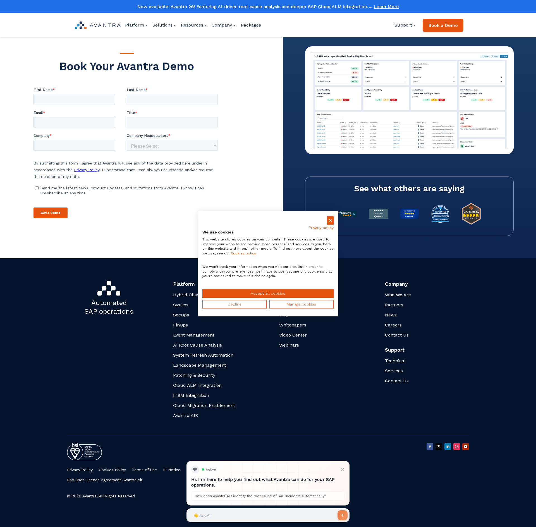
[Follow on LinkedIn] (447, 446)
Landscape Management (199, 365)
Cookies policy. (243, 254)
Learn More (386, 6)
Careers (393, 325)
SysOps (180, 304)
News (391, 315)
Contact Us (397, 335)
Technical (395, 360)
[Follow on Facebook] (430, 446)
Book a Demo (443, 25)
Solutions (162, 25)
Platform (134, 25)
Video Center (293, 335)
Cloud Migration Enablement (204, 405)
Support (403, 25)
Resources (192, 25)
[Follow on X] (439, 446)
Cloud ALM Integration (197, 385)
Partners (394, 304)
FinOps (180, 325)
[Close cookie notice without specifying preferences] (330, 220)
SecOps (181, 315)
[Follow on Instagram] (456, 446)
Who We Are (398, 294)
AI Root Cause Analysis (197, 345)
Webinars (289, 345)
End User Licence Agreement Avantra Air (104, 480)
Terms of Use (144, 470)
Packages (251, 25)
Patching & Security (194, 375)
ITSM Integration (191, 395)
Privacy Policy (80, 470)
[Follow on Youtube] (465, 446)
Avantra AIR (185, 415)
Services (394, 370)
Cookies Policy (112, 470)
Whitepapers (292, 325)
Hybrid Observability (194, 294)
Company (222, 25)
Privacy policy (321, 228)
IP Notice (171, 470)
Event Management (193, 335)
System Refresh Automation (203, 355)
